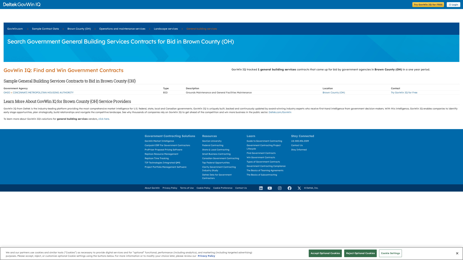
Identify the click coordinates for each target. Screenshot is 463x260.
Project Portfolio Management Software (165, 167)
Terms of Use (187, 188)
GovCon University (212, 141)
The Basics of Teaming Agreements (265, 170)
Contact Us (297, 145)
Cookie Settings (390, 253)
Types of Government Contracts (263, 161)
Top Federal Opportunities (216, 162)
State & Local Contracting (215, 149)
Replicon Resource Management (161, 154)
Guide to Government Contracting (264, 141)
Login (455, 4)
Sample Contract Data (45, 28)
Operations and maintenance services (122, 28)
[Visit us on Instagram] (278, 188)
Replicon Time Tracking (157, 158)
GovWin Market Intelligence (159, 141)
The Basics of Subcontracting (262, 174)
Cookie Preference (222, 188)
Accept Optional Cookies (325, 253)
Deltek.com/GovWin (280, 112)
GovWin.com (15, 28)
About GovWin (152, 188)
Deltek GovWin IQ (207, 4)
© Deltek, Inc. (311, 188)
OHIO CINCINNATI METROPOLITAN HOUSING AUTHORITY (39, 92)
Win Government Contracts (261, 157)
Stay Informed (299, 149)
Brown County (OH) (79, 28)
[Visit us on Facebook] (288, 188)
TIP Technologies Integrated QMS (162, 162)
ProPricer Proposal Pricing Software (163, 149)
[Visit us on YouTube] (269, 188)
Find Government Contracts (261, 153)
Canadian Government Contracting (220, 158)
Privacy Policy (170, 188)
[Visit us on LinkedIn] (259, 188)
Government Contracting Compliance (266, 166)
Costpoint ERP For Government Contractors (167, 145)
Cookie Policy (203, 188)
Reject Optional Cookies (360, 253)
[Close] (457, 253)
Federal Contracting (212, 145)
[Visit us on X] (297, 188)
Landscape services (166, 28)
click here (103, 118)
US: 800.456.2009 (300, 141)
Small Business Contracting (216, 154)
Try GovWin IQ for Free (404, 92)
